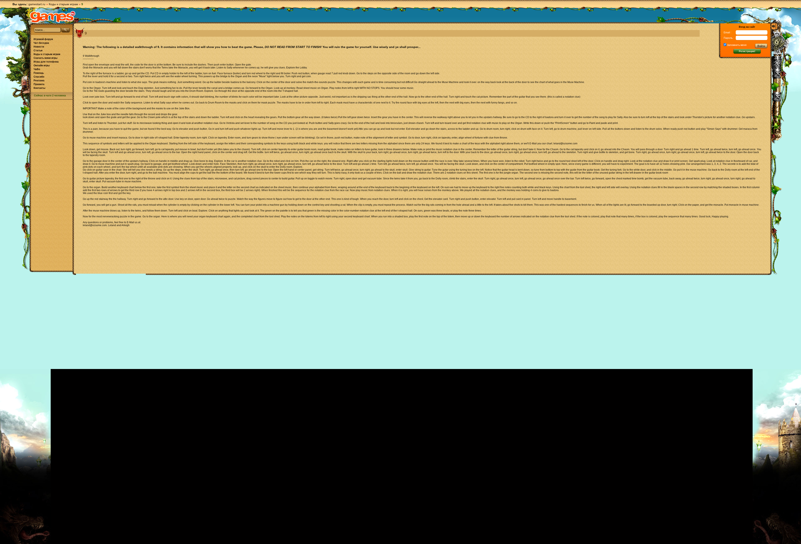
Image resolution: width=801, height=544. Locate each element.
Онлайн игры (42, 65)
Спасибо (39, 76)
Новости (39, 46)
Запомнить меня (736, 45)
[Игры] (53, 17)
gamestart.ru (36, 4)
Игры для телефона (46, 61)
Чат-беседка (41, 43)
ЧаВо (37, 69)
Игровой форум (43, 39)
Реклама (39, 80)
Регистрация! (747, 51)
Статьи (38, 50)
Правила (39, 84)
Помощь (39, 73)
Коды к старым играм (63, 4)
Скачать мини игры (45, 58)
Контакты (39, 88)
